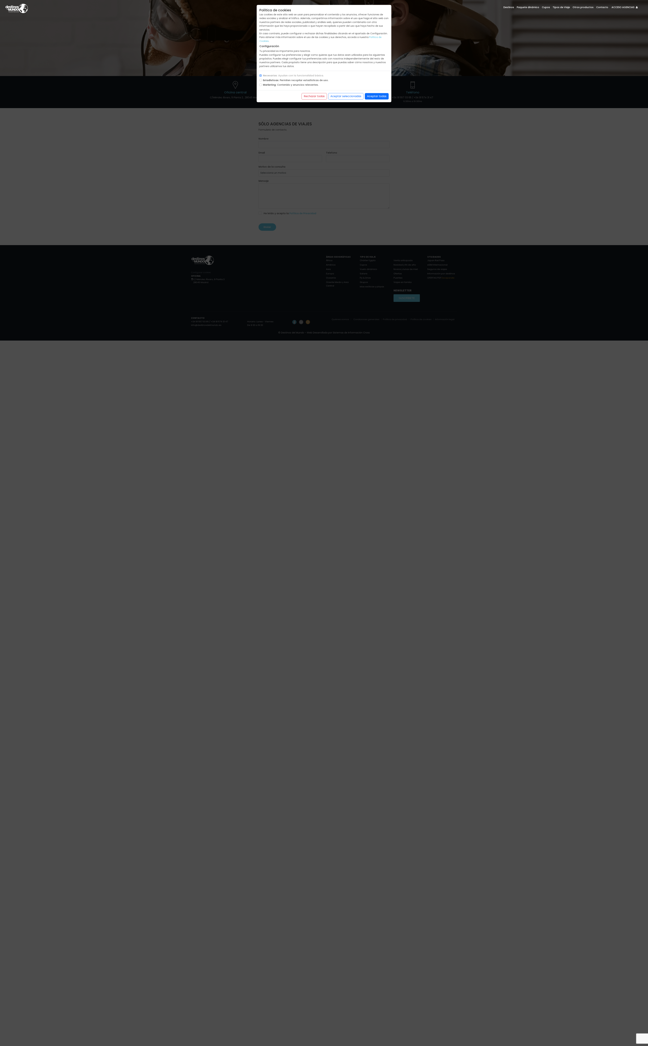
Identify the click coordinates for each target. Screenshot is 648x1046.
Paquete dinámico (528, 7)
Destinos (508, 7)
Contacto (602, 7)
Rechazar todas (314, 96)
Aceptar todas (376, 96)
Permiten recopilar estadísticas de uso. (295, 80)
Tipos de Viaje (561, 7)
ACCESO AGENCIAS (623, 7)
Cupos (546, 7)
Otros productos (583, 7)
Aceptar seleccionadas (345, 96)
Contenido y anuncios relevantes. (290, 84)
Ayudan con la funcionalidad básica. (293, 75)
